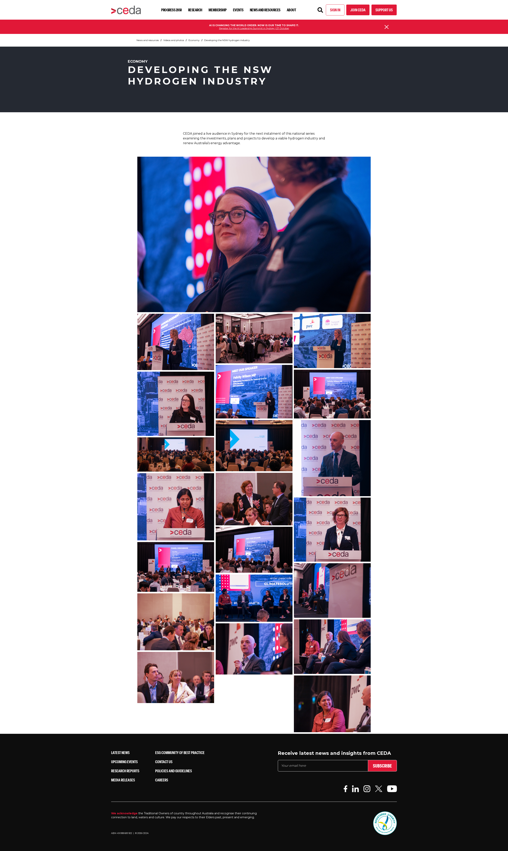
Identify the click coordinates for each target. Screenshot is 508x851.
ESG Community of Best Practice (180, 752)
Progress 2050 (171, 10)
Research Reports (125, 770)
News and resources (265, 10)
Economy (194, 40)
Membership (218, 10)
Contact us (163, 761)
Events (238, 10)
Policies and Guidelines (173, 770)
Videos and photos (173, 40)
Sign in (335, 10)
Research (195, 10)
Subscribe (382, 765)
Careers (161, 780)
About (291, 10)
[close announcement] (387, 27)
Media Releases (123, 780)
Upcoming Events (124, 761)
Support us (384, 10)
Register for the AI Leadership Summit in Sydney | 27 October (254, 28)
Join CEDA (358, 10)
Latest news (120, 752)
